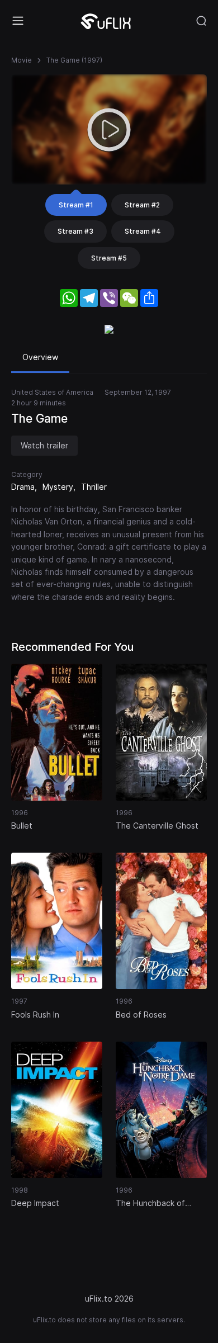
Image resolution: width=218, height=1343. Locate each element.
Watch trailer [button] (44, 445)
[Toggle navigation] (18, 21)
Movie (21, 60)
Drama (23, 486)
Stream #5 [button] (109, 258)
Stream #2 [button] (142, 205)
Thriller (94, 486)
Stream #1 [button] (76, 205)
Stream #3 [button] (75, 231)
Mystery (57, 486)
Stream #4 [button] (143, 231)
